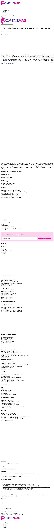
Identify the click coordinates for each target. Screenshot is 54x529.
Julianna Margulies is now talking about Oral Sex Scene (14, 476)
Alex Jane (4, 31)
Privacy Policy (6, 503)
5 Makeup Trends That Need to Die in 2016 (9, 463)
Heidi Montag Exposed (6, 479)
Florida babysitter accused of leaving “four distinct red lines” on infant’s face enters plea (21, 485)
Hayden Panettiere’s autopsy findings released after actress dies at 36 (17, 489)
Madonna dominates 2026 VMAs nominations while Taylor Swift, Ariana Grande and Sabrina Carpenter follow (26, 487)
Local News (5, 9)
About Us (5, 501)
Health (4, 11)
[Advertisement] (27, 44)
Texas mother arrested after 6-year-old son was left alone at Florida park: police (19, 488)
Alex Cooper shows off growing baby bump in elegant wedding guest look (18, 484)
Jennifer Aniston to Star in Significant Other (9, 468)
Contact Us (5, 502)
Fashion (4, 12)
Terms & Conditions (7, 504)
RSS (4, 505)
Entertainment (6, 10)
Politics (4, 7)
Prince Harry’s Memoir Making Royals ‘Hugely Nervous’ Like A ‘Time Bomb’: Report (20, 474)
